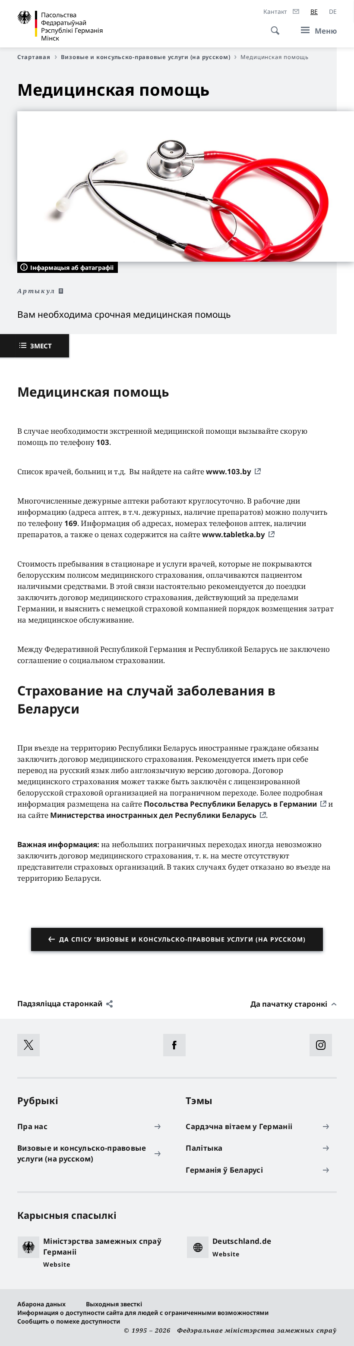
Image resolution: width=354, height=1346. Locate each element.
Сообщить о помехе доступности (68, 1321)
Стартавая (34, 57)
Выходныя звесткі (114, 1304)
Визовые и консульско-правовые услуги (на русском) (146, 57)
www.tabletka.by (233, 534)
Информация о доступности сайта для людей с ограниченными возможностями (143, 1312)
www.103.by (228, 471)
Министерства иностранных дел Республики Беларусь (153, 815)
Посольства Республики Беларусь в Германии (230, 804)
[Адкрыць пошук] (272, 26)
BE (314, 11)
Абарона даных (41, 1304)
